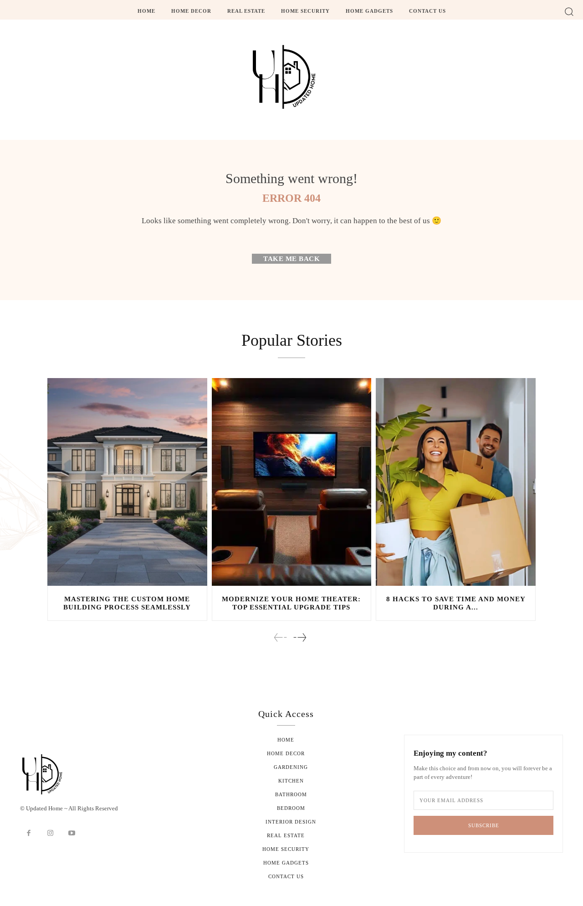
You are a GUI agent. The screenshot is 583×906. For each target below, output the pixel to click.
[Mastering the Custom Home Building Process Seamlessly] (127, 482)
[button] (569, 11)
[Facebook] (28, 833)
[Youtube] (72, 833)
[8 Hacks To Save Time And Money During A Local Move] (456, 482)
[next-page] (299, 637)
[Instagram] (50, 833)
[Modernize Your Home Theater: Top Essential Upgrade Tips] (292, 482)
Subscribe (483, 825)
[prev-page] (280, 637)
